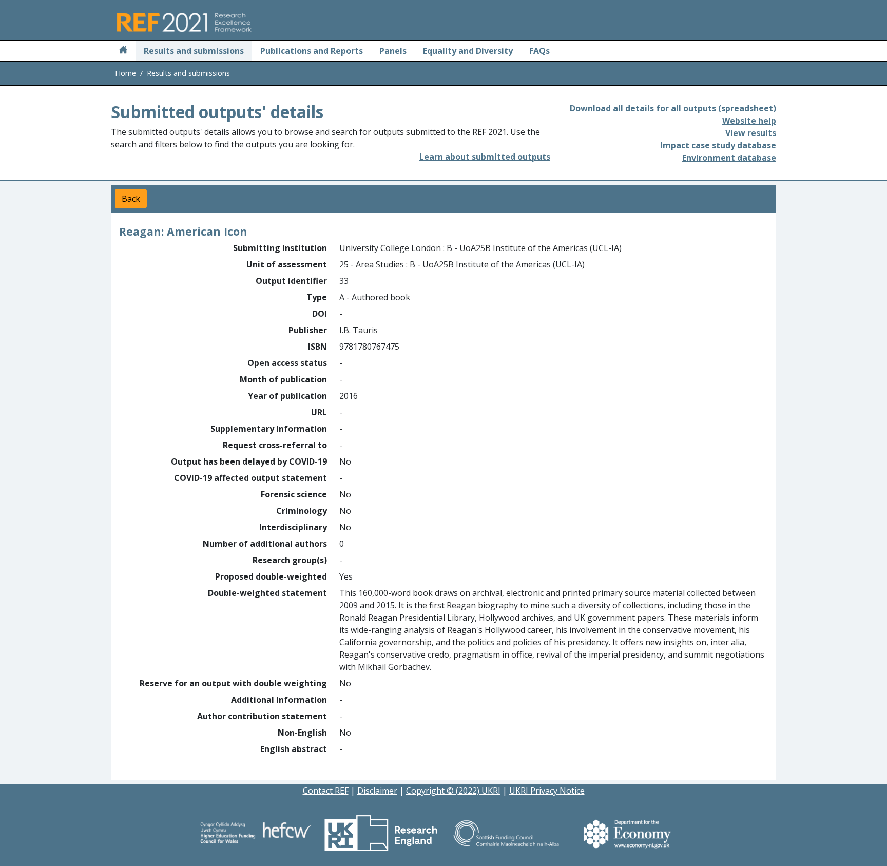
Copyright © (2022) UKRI (453, 790)
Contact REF (326, 790)
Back (131, 198)
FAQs (539, 50)
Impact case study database (718, 145)
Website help (749, 120)
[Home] (123, 51)
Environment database (729, 157)
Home (125, 73)
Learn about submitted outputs (484, 156)
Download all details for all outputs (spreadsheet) (673, 108)
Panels (393, 50)
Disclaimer (377, 790)
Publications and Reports (311, 50)
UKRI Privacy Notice (547, 790)
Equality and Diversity (468, 50)
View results (750, 133)
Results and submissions (194, 50)
